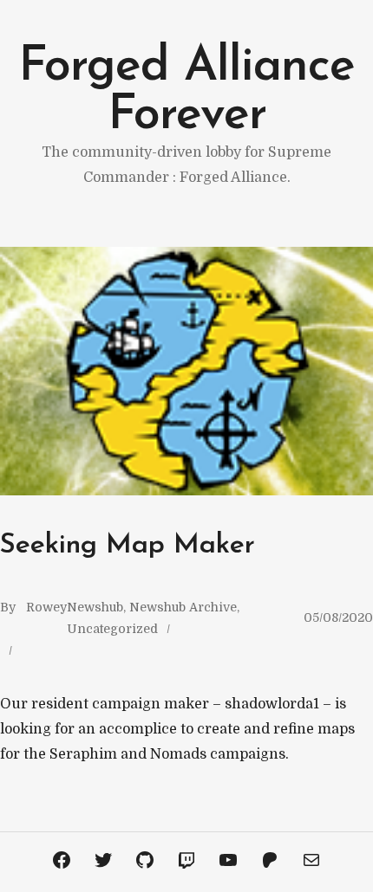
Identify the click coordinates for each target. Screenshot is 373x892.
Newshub (95, 607)
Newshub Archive (183, 607)
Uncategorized (112, 629)
